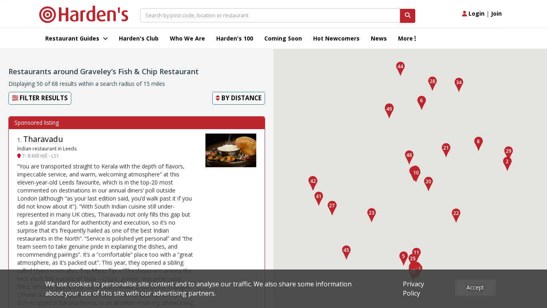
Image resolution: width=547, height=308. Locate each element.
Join (496, 13)
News (379, 38)
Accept (475, 287)
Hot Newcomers (336, 38)
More (406, 38)
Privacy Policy (413, 289)
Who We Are (187, 38)
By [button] (240, 98)
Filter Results (43, 98)
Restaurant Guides (73, 38)
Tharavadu (43, 139)
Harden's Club (139, 38)
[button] (507, 164)
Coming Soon (283, 38)
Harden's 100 (234, 38)
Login (476, 13)
